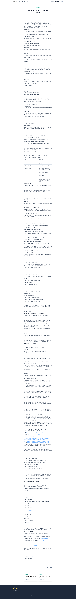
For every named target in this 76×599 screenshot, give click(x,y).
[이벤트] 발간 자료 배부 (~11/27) (30, 576)
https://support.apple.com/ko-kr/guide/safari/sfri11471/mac (38, 442)
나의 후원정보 (52, 1)
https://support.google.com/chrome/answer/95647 (35, 432)
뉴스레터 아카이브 (23, 595)
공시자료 (19, 595)
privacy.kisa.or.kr (41, 540)
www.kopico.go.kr (44, 538)
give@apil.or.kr (30, 509)
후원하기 (57, 1)
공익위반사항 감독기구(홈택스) (28, 595)
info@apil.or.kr (30, 497)
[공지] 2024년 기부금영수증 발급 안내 (45, 577)
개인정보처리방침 (35, 595)
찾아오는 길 (16, 595)
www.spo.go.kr (37, 542)
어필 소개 (14, 595)
